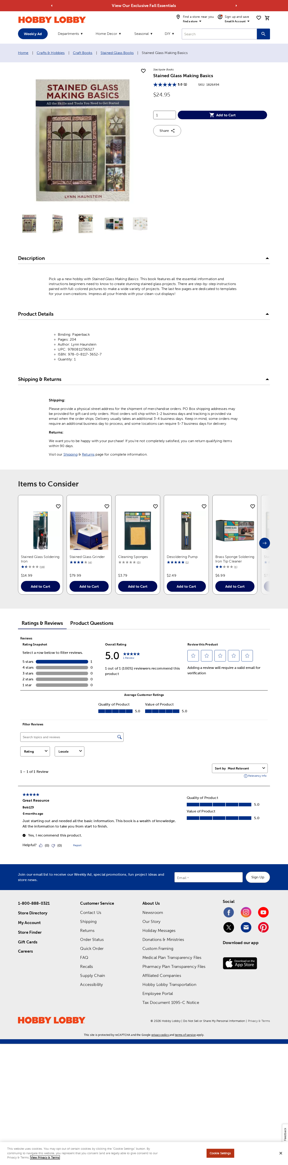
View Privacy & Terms (45, 1157)
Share (164, 131)
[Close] (281, 1153)
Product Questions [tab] (91, 623)
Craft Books (82, 53)
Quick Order (92, 948)
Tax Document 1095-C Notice (170, 1002)
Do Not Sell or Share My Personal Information (214, 1021)
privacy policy (160, 1035)
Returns (88, 454)
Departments (68, 34)
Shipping (70, 454)
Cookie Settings (220, 1153)
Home (23, 53)
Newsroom (152, 912)
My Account (29, 922)
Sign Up (257, 877)
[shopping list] (258, 18)
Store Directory (32, 913)
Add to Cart (226, 115)
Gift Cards (28, 942)
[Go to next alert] (236, 5)
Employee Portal (157, 993)
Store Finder (30, 932)
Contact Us (90, 912)
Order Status (92, 939)
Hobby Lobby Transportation (169, 984)
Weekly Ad (33, 34)
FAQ (84, 957)
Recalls (86, 966)
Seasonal (141, 34)
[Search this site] (263, 34)
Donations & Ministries (163, 939)
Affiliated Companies (161, 975)
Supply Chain (92, 975)
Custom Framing (157, 948)
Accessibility (91, 984)
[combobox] (219, 34)
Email (181, 878)
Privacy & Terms (259, 1021)
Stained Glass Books (117, 53)
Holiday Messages (159, 930)
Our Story (151, 921)
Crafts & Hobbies (51, 53)
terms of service (185, 1035)
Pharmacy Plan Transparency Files (174, 966)
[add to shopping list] (143, 71)
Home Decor (106, 34)
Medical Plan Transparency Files (172, 957)
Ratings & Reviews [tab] (42, 623)
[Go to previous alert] (51, 5)
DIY (167, 34)
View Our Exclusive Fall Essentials (144, 5)
